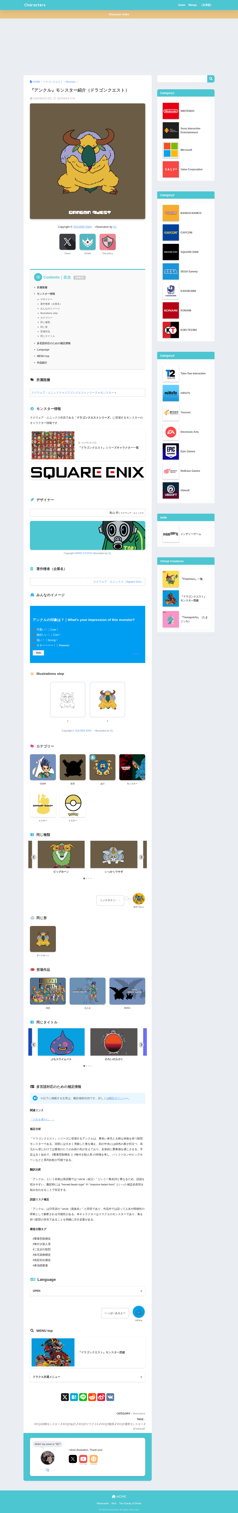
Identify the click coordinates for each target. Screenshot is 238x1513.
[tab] (84, 878)
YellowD (140, 1428)
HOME (121, 1496)
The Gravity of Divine (130, 1503)
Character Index (119, 14)
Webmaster (103, 1503)
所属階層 (42, 287)
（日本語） (206, 5)
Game (181, 5)
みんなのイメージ (50, 308)
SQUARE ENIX (82, 226)
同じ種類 (45, 322)
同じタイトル (47, 336)
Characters (35, 5)
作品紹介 (42, 362)
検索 (211, 78)
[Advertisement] (119, 47)
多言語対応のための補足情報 (54, 343)
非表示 (79, 277)
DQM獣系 (108, 1424)
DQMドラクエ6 (89, 1424)
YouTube (83, 1464)
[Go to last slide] (34, 857)
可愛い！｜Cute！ (48, 629)
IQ (114, 226)
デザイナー (46, 299)
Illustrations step (48, 313)
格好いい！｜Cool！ (49, 634)
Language (43, 349)
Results (136, 653)
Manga (192, 5)
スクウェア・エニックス (46, 392)
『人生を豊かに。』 (42, 1119)
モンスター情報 (46, 293)
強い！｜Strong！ (47, 640)
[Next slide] (141, 857)
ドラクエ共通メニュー (46, 1376)
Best (114, 1503)
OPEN (36, 1290)
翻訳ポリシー (117, 1098)
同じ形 (44, 326)
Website (93, 1464)
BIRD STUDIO (84, 553)
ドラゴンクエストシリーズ (80, 392)
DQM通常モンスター (131, 1424)
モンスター (107, 392)
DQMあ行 (70, 1424)
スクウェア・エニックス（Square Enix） (118, 581)
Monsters (139, 1413)
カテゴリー (46, 317)
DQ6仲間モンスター (48, 1424)
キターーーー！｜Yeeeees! (53, 645)
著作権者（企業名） (51, 303)
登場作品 (45, 331)
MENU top (43, 356)
